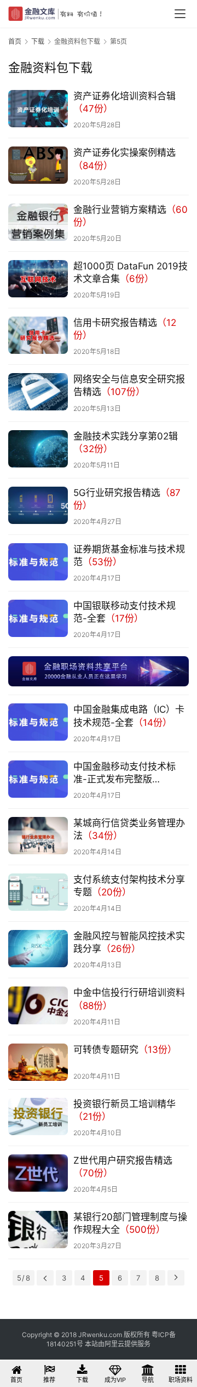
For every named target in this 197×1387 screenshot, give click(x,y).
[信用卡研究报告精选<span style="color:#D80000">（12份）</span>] (38, 335)
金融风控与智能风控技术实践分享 (129, 942)
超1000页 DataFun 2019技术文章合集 (130, 272)
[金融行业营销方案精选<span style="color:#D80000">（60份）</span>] (38, 222)
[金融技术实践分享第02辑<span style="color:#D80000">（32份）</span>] (38, 448)
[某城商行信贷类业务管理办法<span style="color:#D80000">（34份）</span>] (38, 835)
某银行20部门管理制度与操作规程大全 (130, 1223)
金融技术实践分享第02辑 (125, 442)
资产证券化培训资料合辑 (124, 102)
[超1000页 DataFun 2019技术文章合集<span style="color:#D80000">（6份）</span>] (38, 278)
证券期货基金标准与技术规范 (129, 555)
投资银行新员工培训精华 (124, 1110)
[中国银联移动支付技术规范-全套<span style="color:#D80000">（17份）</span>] (38, 618)
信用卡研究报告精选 (124, 329)
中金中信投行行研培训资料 (129, 999)
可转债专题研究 (125, 1049)
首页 (14, 41)
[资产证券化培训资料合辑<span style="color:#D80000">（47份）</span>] (38, 108)
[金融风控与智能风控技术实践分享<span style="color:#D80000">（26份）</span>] (38, 948)
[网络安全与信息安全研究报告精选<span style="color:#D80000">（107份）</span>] (38, 391)
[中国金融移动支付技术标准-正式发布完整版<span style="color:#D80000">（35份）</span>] (38, 779)
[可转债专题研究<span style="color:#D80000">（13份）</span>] (38, 1062)
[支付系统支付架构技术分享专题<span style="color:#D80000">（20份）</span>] (38, 892)
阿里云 (114, 1344)
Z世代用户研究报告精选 (122, 1167)
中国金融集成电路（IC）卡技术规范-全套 (128, 716)
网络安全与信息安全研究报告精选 (129, 385)
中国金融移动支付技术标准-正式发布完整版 (124, 773)
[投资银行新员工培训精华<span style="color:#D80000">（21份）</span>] (38, 1116)
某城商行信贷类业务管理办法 (129, 829)
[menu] (180, 14)
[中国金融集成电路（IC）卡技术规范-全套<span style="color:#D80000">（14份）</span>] (38, 722)
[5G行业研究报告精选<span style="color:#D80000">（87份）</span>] (38, 505)
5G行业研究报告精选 (127, 499)
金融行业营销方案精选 (130, 216)
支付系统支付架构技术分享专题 (129, 886)
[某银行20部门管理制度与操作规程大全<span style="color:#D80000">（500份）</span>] (38, 1229)
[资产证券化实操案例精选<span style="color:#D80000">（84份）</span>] (38, 165)
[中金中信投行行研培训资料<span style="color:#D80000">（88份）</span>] (38, 1005)
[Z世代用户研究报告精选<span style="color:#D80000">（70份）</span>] (38, 1173)
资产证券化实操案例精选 (124, 159)
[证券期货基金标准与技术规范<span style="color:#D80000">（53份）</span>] (38, 561)
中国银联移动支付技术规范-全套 (124, 612)
